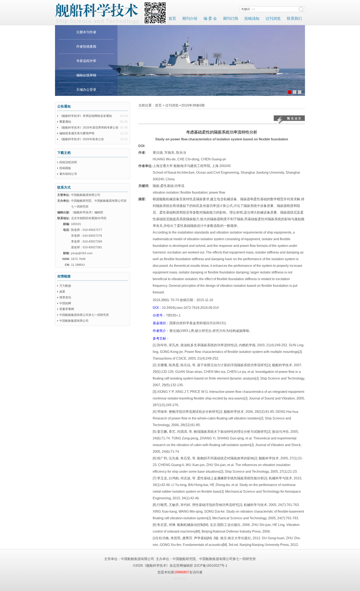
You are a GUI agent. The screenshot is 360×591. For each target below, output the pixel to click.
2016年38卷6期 (193, 105)
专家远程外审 (86, 61)
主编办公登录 (86, 89)
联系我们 (294, 18)
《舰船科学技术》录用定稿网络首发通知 (85, 115)
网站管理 (180, 579)
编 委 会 (210, 18)
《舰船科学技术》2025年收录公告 (81, 139)
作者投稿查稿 (86, 46)
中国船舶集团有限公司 (74, 320)
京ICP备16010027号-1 (210, 565)
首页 (172, 18)
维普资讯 (65, 297)
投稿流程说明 (68, 162)
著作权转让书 (68, 174)
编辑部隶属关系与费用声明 (76, 133)
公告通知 (64, 106)
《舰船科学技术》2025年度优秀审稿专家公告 (89, 127)
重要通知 (65, 121)
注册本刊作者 (86, 32)
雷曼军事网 (66, 309)
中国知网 (65, 303)
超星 (62, 291)
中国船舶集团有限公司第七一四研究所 (84, 315)
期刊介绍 (189, 18)
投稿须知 (251, 18)
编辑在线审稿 (86, 75)
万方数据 (65, 285)
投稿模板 (65, 168)
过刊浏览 (273, 18)
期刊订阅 (230, 18)
